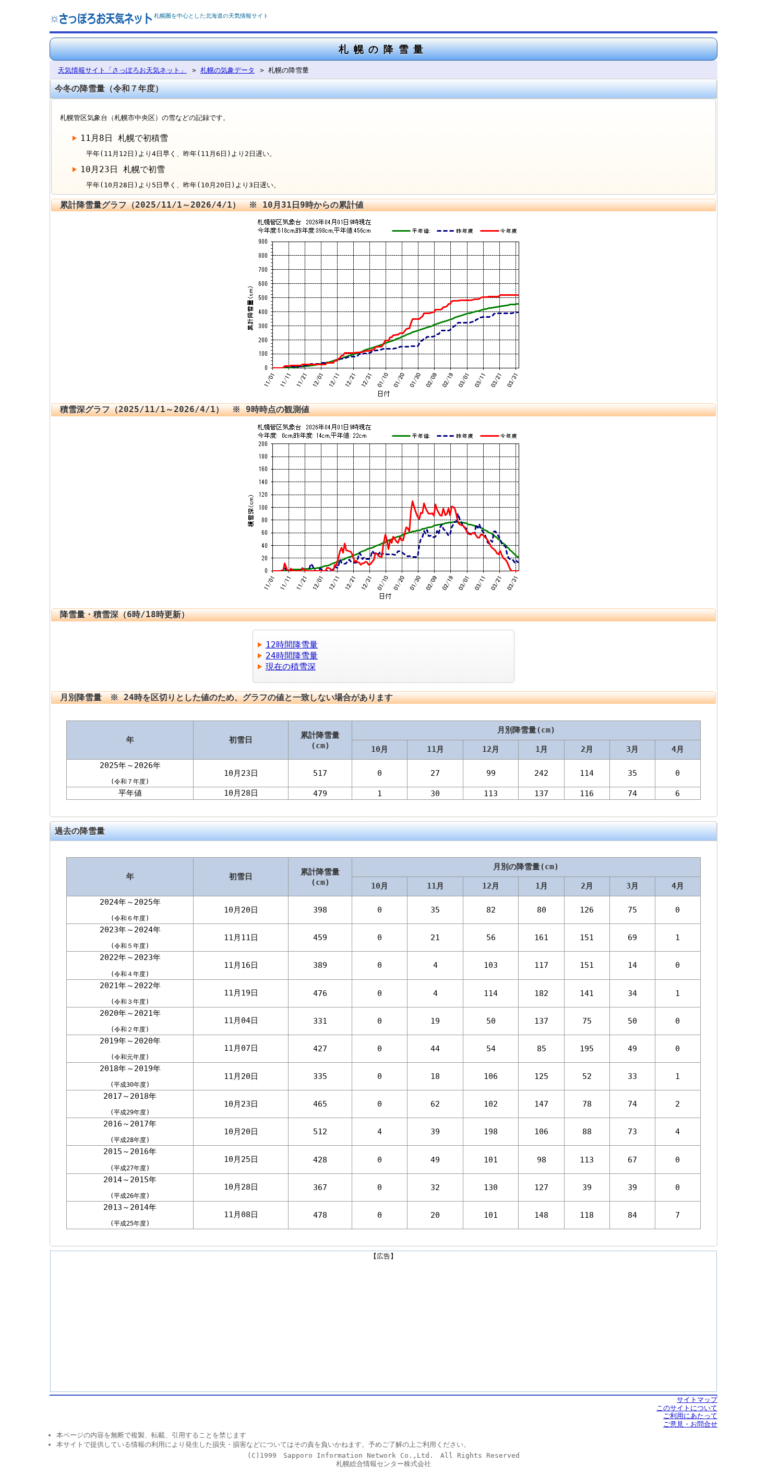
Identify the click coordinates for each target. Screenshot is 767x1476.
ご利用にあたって (690, 1416)
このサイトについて (686, 1408)
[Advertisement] (383, 1325)
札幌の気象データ (227, 70)
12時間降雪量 (292, 645)
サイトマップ (697, 1399)
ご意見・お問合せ (690, 1424)
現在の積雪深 (291, 666)
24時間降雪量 (292, 656)
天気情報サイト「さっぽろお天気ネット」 (122, 70)
